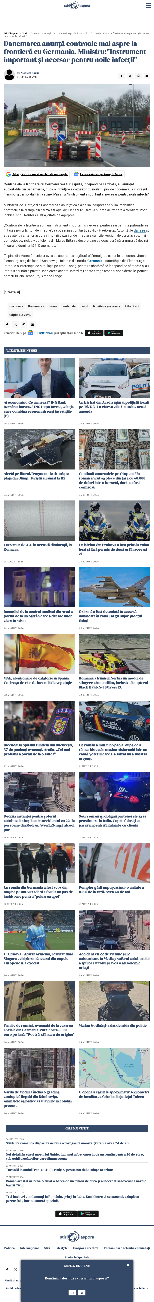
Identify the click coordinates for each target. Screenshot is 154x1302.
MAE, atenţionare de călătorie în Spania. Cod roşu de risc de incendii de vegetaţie (38, 680)
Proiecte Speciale (77, 1257)
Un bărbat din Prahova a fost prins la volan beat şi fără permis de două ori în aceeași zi (114, 549)
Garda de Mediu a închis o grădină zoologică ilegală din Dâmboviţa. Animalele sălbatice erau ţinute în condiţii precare (38, 1099)
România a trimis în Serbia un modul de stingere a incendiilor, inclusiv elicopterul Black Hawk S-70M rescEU (113, 682)
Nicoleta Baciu (30, 73)
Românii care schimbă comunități (127, 1248)
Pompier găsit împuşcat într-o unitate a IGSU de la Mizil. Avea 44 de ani (111, 889)
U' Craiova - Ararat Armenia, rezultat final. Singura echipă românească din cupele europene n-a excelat (39, 958)
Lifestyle (62, 1248)
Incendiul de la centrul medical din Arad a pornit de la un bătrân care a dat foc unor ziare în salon (38, 616)
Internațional (29, 1248)
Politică (9, 1248)
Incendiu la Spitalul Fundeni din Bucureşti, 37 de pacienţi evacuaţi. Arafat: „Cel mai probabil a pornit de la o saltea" (38, 749)
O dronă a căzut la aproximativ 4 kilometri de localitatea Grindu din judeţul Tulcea (114, 1094)
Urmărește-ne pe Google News (101, 174)
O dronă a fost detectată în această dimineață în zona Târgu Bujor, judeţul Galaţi (110, 616)
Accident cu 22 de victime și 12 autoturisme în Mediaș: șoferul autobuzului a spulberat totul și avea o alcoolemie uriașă (114, 961)
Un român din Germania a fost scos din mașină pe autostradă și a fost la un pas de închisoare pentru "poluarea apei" (38, 892)
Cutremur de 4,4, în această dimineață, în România (38, 547)
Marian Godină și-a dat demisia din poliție (113, 1025)
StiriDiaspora (11, 33)
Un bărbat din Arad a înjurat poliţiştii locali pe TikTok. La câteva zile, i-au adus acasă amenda (114, 407)
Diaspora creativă (85, 1248)
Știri (24, 33)
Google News (43, 333)
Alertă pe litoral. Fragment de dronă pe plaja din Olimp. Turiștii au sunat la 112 (36, 475)
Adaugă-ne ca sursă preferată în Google (40, 174)
